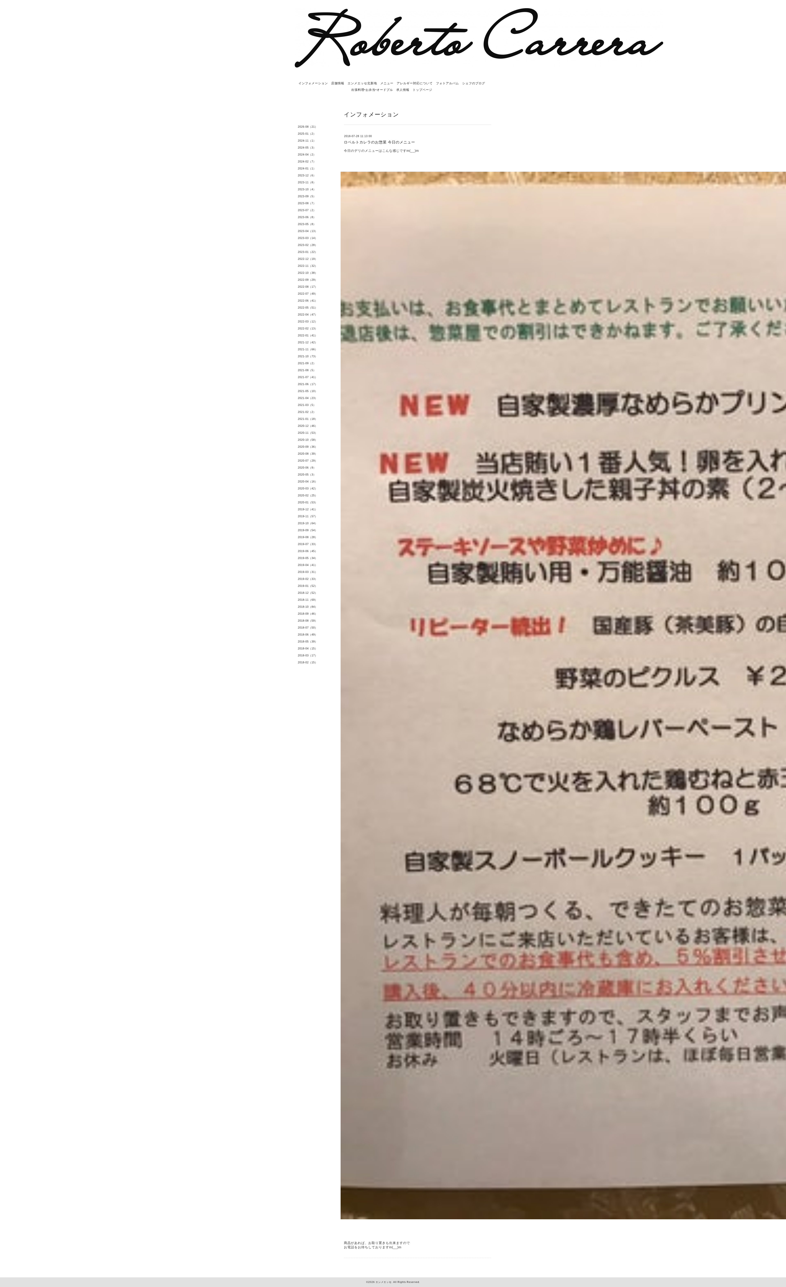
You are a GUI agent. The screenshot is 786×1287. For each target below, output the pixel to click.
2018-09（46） (308, 613)
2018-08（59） (308, 620)
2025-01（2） (307, 133)
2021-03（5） (307, 405)
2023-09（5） (307, 196)
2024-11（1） (307, 140)
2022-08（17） (308, 286)
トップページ (422, 90)
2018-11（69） (308, 599)
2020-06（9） (307, 467)
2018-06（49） (308, 634)
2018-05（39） (308, 641)
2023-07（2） (307, 210)
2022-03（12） (308, 321)
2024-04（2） (307, 154)
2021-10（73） (308, 356)
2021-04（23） (308, 398)
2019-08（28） (308, 537)
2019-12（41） (308, 509)
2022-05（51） (308, 307)
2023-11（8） (307, 182)
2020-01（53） (308, 502)
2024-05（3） (307, 147)
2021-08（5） (307, 370)
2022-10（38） (308, 272)
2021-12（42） (308, 342)
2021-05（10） (308, 391)
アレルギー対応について (415, 83)
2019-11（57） (308, 516)
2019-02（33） (308, 578)
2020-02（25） (308, 495)
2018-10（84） (308, 606)
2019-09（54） (308, 530)
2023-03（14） (308, 238)
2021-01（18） (308, 418)
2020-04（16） (308, 481)
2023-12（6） (307, 175)
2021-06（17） (308, 384)
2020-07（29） (308, 460)
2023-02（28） (308, 245)
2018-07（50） (308, 627)
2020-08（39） (308, 453)
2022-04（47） (308, 314)
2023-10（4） (307, 189)
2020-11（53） (308, 432)
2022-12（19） (308, 258)
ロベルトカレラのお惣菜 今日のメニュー (379, 142)
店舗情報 (337, 83)
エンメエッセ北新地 (362, 83)
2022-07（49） (308, 293)
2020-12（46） (308, 425)
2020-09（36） (308, 446)
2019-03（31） (308, 572)
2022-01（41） (308, 335)
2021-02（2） (307, 412)
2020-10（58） (308, 439)
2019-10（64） (308, 523)
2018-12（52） (308, 592)
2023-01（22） (308, 252)
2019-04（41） (308, 565)
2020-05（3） (307, 474)
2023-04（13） (308, 231)
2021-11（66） (308, 349)
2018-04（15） (308, 648)
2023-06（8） (307, 217)
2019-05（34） (308, 558)
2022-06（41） (308, 300)
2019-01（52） (308, 585)
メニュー (386, 83)
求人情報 (402, 90)
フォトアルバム (447, 83)
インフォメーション (313, 83)
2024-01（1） (307, 168)
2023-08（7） (307, 203)
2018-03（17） (308, 655)
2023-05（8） (307, 224)
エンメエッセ (384, 1282)
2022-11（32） (308, 265)
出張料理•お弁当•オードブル (372, 90)
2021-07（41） (308, 377)
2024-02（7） (307, 161)
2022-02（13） (308, 328)
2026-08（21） (308, 126)
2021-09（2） (307, 363)
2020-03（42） (308, 488)
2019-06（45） (308, 551)
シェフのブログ (473, 83)
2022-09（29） (308, 279)
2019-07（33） (308, 544)
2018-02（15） (308, 662)
